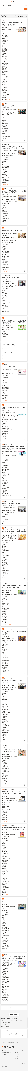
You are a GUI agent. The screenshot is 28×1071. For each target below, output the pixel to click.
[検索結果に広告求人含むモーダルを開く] (5, 16)
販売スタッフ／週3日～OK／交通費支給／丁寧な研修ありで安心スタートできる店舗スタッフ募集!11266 (14, 322)
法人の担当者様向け (5, 1054)
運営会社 (16, 1056)
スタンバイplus (4, 1063)
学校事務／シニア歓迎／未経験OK (11, 503)
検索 (26, 8)
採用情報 (16, 1058)
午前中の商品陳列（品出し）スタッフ (12, 147)
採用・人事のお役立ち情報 (20, 1063)
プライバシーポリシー (19, 1054)
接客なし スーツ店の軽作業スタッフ (12, 277)
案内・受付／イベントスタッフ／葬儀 (12, 680)
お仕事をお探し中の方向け (6, 1052)
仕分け (3, 901)
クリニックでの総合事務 (8, 366)
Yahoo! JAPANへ (5, 1066)
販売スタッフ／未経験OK (9, 106)
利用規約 (16, 1052)
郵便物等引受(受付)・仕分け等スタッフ (12, 230)
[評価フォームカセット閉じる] (26, 1031)
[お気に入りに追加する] (24, 99)
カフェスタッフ (6, 747)
